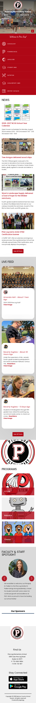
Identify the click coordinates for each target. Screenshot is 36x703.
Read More (11, 364)
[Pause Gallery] (32, 31)
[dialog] (18, 484)
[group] (18, 579)
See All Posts (18, 251)
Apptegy (21, 700)
